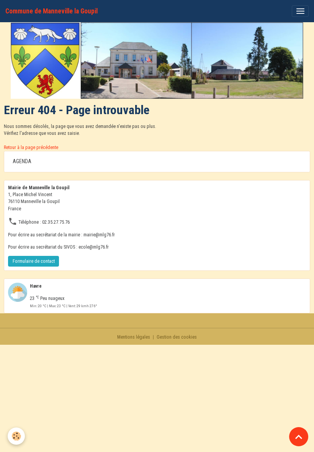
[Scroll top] (298, 436)
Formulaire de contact (34, 261)
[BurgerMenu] (300, 11)
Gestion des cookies (177, 337)
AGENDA (22, 161)
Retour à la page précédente (31, 147)
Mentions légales (133, 337)
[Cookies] (16, 436)
